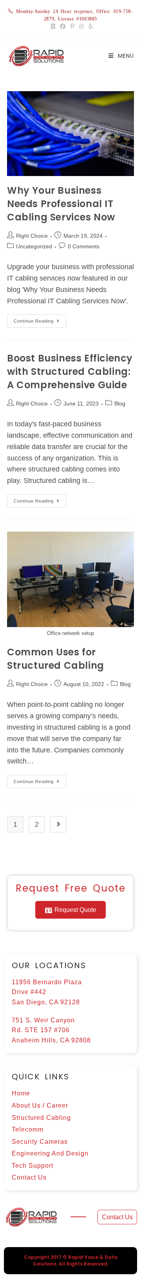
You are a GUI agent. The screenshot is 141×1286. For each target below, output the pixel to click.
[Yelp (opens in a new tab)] (89, 26)
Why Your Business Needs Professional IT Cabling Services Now (61, 203)
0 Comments (83, 246)
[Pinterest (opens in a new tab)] (72, 26)
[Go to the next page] (58, 824)
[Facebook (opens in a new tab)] (63, 26)
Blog (119, 403)
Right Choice (32, 236)
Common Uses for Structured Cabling (55, 659)
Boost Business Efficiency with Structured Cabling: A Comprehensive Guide (70, 371)
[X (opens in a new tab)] (53, 26)
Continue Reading (40, 318)
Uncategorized (34, 246)
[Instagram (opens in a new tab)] (81, 26)
